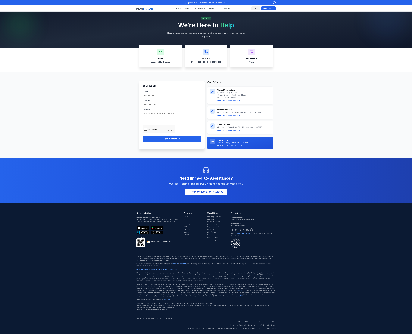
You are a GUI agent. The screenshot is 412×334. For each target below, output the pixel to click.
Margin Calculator (213, 222)
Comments (147, 109)
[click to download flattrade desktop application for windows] (142, 232)
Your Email (147, 100)
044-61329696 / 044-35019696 (207, 192)
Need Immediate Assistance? (206, 178)
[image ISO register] (253, 243)
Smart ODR (182, 264)
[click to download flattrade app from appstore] (142, 228)
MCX (259, 322)
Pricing (186, 227)
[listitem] (160, 56)
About (186, 217)
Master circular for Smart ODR (167, 269)
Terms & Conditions (245, 325)
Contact (186, 235)
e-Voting (239, 322)
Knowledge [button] (199, 8)
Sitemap (233, 325)
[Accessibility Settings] (274, 3)
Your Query (149, 85)
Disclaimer (272, 325)
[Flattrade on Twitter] (236, 230)
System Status (195, 328)
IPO (185, 222)
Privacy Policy (260, 325)
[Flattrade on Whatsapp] (251, 230)
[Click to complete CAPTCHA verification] (172, 129)
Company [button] (225, 8)
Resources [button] (212, 8)
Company (188, 213)
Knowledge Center (213, 227)
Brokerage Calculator (214, 217)
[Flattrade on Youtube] (247, 230)
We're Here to (206, 25)
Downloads (211, 219)
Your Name (147, 91)
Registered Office (143, 213)
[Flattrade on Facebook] (232, 230)
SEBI (274, 322)
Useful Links (212, 213)
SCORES (175, 264)
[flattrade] (144, 8)
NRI (208, 235)
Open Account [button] (268, 8)
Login (255, 8)
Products (187, 224)
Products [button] (176, 8)
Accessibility (211, 240)
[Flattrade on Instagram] (243, 230)
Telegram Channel (243, 233)
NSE (246, 322)
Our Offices (214, 82)
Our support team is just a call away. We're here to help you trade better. (206, 184)
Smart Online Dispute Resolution (146, 269)
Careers (186, 232)
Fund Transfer (212, 224)
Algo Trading (211, 232)
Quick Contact (237, 213)
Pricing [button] (187, 8)
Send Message (171, 139)
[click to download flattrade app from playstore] (157, 228)
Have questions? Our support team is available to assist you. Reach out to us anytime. (206, 35)
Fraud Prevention (209, 328)
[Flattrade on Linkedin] (240, 230)
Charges (187, 229)
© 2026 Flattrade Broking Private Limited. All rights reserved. (154, 318)
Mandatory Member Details (227, 328)
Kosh (185, 219)
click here (240, 290)
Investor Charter (213, 237)
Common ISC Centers (248, 328)
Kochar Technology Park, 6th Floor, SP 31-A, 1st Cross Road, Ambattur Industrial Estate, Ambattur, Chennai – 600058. (157, 220)
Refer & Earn (211, 229)
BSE (253, 322)
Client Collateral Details (267, 328)
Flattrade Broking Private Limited (148, 217)
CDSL (267, 322)
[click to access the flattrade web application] (157, 232)
